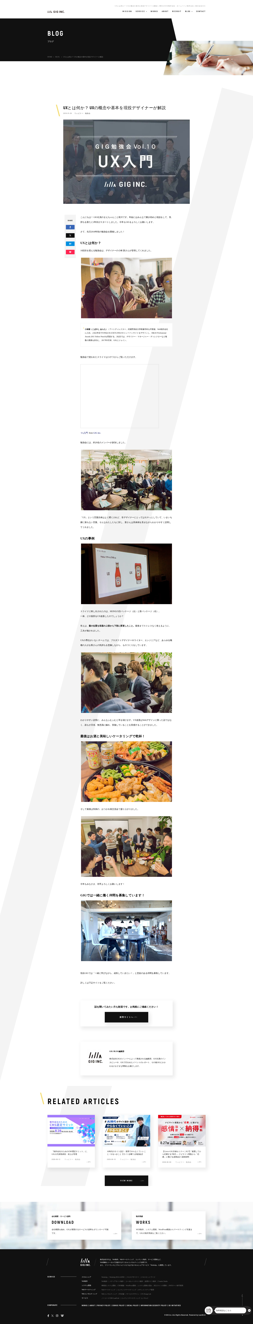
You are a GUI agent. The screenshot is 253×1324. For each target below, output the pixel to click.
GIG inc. (97, 433)
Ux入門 (84, 433)
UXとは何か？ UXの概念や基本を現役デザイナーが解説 (83, 57)
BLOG (57, 57)
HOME (49, 57)
